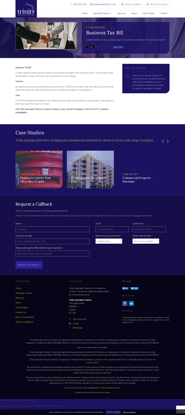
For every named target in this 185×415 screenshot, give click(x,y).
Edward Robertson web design (97, 392)
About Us (121, 13)
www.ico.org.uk (92, 362)
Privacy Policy (77, 388)
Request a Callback (24, 322)
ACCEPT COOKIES (113, 412)
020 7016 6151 (80, 4)
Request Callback (133, 4)
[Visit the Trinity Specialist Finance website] (125, 288)
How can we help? (23, 235)
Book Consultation (159, 4)
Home (85, 13)
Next (168, 141)
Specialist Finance (101, 13)
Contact (163, 13)
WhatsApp (77, 328)
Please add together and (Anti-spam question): (39, 248)
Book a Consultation (24, 317)
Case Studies (148, 13)
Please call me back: (143, 235)
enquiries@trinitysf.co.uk (105, 4)
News (134, 13)
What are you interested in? (109, 235)
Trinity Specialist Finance (109, 388)
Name (19, 223)
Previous (162, 141)
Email (99, 223)
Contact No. (139, 223)
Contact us (20, 312)
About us (19, 298)
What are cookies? (129, 412)
